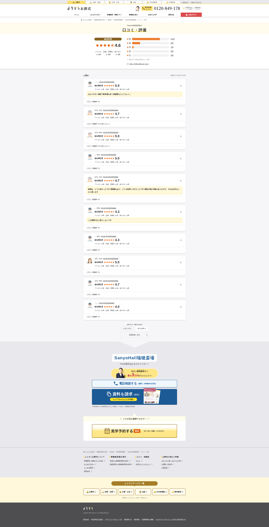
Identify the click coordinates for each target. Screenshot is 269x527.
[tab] (76, 2)
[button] (141, 328)
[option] (95, 460)
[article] (134, 92)
